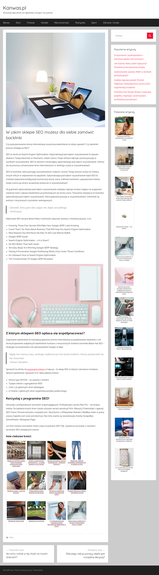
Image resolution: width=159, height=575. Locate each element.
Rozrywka (80, 22)
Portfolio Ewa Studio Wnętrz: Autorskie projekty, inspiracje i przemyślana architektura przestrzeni (132, 96)
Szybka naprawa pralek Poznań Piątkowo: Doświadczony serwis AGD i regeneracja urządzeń (132, 84)
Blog (11, 537)
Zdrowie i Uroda (111, 22)
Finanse (31, 22)
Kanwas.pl (14, 8)
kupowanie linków (36, 369)
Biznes (6, 22)
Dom (18, 22)
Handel (44, 22)
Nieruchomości (61, 22)
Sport (94, 22)
